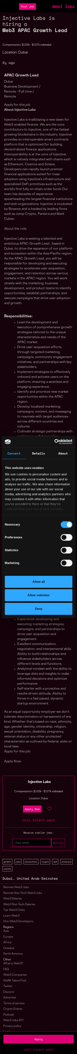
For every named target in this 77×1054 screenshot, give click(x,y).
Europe (8, 937)
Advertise (9, 997)
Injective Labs (39, 782)
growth (7, 861)
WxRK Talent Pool (14, 980)
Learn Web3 (11, 916)
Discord (8, 992)
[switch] (66, 537)
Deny (38, 608)
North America (13, 954)
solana (7, 868)
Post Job (27, 6)
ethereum (66, 861)
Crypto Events (12, 1009)
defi (55, 861)
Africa (7, 942)
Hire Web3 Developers (18, 921)
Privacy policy (12, 1026)
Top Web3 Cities (14, 910)
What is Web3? (13, 963)
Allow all (38, 581)
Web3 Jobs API (13, 1020)
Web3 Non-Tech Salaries (19, 904)
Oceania (8, 948)
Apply (38, 1039)
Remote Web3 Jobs (16, 887)
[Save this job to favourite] (49, 809)
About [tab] (63, 453)
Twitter (8, 986)
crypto (45, 861)
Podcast (8, 1015)
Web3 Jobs (63, 6)
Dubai (7, 878)
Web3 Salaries (12, 898)
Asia (6, 931)
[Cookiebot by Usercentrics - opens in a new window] (54, 441)
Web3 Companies (15, 975)
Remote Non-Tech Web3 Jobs (22, 893)
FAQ (6, 969)
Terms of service (14, 1003)
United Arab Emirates (37, 878)
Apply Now (32, 809)
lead (17, 861)
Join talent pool (38, 1049)
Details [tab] (38, 453)
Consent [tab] (14, 453)
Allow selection (38, 595)
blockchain (31, 861)
